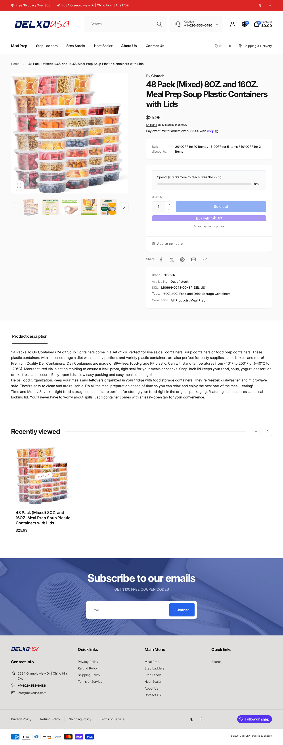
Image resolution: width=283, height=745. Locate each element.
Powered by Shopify (261, 735)
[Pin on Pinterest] (182, 259)
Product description (30, 336)
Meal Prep (197, 300)
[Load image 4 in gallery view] (89, 207)
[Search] (159, 24)
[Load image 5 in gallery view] (108, 207)
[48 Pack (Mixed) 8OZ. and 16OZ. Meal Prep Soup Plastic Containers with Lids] (44, 496)
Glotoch (155, 76)
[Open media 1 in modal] (69, 133)
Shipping (151, 124)
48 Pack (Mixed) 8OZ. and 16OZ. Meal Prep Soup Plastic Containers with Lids (43, 517)
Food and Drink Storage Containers (205, 294)
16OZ (166, 294)
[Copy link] (205, 259)
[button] (263, 24)
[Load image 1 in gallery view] (31, 207)
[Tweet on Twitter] (172, 259)
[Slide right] (123, 207)
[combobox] (125, 24)
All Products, (180, 300)
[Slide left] (15, 207)
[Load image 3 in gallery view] (70, 207)
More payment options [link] (209, 226)
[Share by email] (193, 259)
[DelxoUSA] (25, 649)
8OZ (174, 294)
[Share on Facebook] (161, 259)
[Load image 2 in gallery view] (50, 207)
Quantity (157, 196)
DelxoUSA (245, 735)
